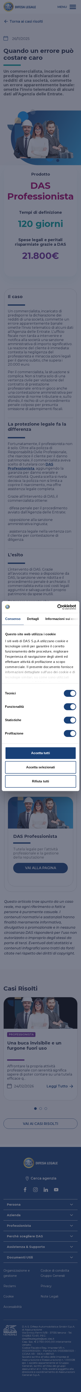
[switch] (70, 706)
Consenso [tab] (13, 619)
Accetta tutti (40, 753)
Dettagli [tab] (33, 619)
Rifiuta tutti (40, 781)
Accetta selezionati (40, 767)
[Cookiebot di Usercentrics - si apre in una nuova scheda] (57, 607)
